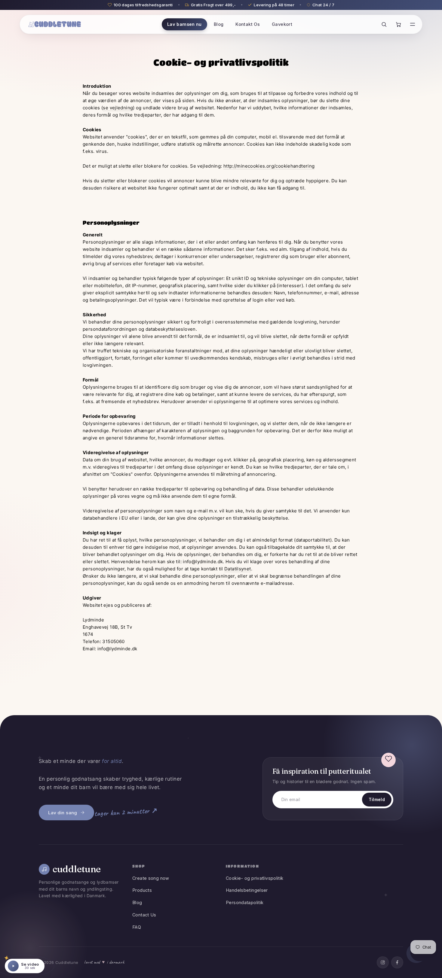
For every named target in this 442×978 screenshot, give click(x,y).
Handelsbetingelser (247, 890)
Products (142, 890)
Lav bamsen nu (184, 24)
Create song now (150, 878)
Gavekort (282, 24)
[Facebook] (397, 962)
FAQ (136, 927)
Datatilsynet (237, 569)
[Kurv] (398, 24)
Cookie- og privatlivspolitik (255, 878)
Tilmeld (377, 799)
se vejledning (118, 108)
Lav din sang (62, 813)
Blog (219, 24)
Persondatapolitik (244, 902)
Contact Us (144, 914)
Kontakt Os (247, 24)
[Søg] (384, 24)
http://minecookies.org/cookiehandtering (269, 166)
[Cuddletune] (55, 24)
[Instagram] (383, 962)
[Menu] (413, 24)
